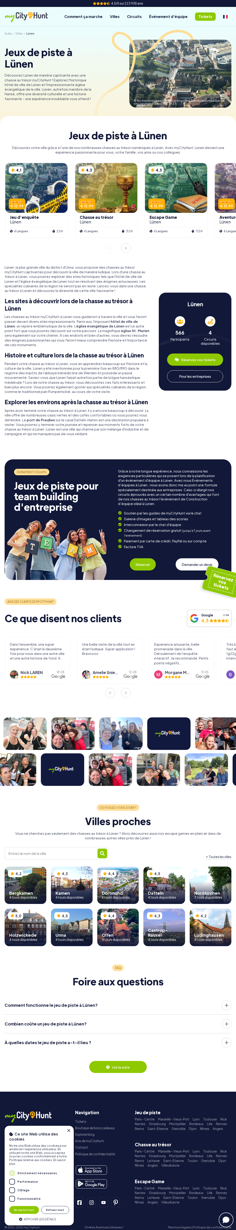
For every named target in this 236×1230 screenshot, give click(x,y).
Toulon (192, 1161)
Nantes (140, 1124)
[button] (39, 1219)
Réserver (143, 564)
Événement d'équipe (168, 16)
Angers (218, 1129)
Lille (209, 1124)
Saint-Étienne (158, 1129)
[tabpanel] (180, 330)
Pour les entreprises (195, 376)
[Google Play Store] (91, 1183)
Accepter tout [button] (24, 1209)
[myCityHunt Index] (31, 17)
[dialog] (39, 1175)
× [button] (68, 1130)
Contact (81, 1147)
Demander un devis (197, 564)
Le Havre (154, 1161)
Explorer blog (84, 1134)
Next (126, 248)
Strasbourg (157, 1124)
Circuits (134, 16)
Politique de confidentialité (95, 1154)
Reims (139, 1129)
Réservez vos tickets (198, 359)
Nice (223, 1119)
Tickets (80, 1121)
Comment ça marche (83, 16)
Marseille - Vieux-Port (173, 1119)
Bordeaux (196, 1124)
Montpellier (177, 1124)
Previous (110, 248)
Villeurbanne (170, 1165)
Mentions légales (180, 1227)
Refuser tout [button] (55, 1209)
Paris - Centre (145, 1119)
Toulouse (210, 1119)
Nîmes (204, 1129)
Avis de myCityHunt (89, 1141)
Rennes (221, 1124)
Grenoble (179, 1129)
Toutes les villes (220, 857)
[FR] (225, 16)
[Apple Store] (91, 1170)
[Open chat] (226, 1219)
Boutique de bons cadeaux (95, 1128)
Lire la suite (121, 1067)
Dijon (193, 1129)
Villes (115, 16)
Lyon (196, 1119)
